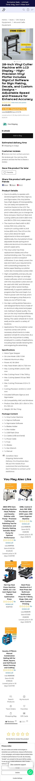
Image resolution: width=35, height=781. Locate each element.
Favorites (24, 709)
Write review (14, 102)
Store (11, 20)
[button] (4, 10)
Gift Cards (24, 716)
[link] (17, 777)
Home (4, 20)
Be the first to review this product (17, 739)
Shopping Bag (10, 716)
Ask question (22, 102)
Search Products (10, 700)
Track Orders (11, 709)
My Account (24, 699)
